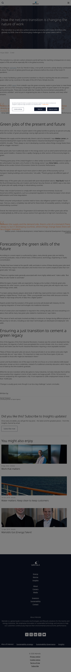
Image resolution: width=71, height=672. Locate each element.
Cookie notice (45, 104)
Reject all (40, 109)
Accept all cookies (53, 109)
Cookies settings (18, 109)
